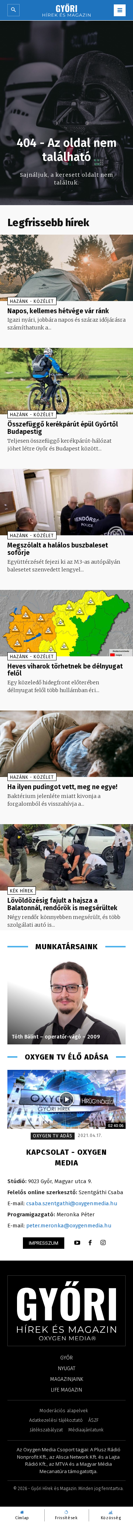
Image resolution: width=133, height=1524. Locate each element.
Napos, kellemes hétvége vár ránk (58, 311)
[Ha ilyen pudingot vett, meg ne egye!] (66, 744)
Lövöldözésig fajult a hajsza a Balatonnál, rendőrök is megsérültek (62, 904)
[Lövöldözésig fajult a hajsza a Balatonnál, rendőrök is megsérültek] (66, 857)
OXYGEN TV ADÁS (52, 1135)
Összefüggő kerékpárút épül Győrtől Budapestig (62, 428)
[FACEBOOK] (90, 1243)
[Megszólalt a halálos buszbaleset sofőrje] (66, 502)
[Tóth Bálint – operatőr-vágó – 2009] (66, 1002)
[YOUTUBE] (77, 1243)
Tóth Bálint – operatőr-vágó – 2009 (56, 1037)
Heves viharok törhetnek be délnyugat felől (65, 670)
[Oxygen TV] (66, 1099)
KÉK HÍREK (21, 891)
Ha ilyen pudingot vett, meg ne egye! (62, 787)
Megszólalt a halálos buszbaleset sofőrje (57, 549)
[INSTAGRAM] (103, 1243)
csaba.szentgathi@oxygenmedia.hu (71, 1203)
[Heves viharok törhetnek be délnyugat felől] (66, 623)
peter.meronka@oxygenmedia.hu (69, 1225)
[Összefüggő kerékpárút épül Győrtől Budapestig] (66, 381)
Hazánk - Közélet (32, 301)
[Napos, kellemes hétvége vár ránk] (66, 268)
